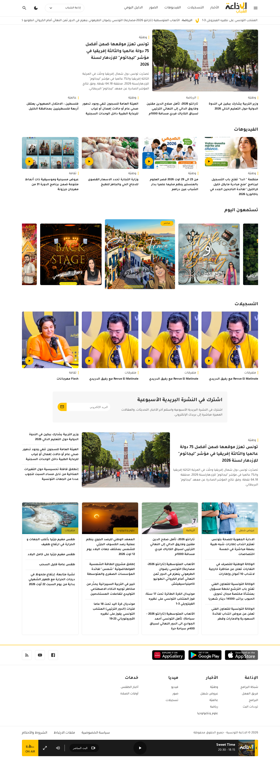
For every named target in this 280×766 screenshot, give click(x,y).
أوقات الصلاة (129, 694)
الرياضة (191, 98)
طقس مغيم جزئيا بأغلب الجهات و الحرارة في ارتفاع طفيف (51, 542)
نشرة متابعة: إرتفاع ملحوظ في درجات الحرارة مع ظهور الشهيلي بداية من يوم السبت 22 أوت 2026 (51, 579)
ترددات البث (250, 707)
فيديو (174, 687)
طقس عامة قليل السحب (57, 564)
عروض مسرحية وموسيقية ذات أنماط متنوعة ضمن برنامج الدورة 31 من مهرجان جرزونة (52, 184)
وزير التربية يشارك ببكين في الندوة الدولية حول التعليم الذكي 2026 (233, 107)
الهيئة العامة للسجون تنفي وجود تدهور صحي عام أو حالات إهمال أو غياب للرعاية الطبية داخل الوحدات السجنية (110, 109)
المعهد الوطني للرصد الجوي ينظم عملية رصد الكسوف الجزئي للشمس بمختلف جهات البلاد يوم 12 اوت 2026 (110, 547)
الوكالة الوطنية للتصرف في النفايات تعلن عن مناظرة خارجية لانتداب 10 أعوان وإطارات (232, 569)
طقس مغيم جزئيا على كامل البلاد (51, 554)
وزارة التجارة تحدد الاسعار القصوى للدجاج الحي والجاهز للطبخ (113, 182)
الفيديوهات (172, 8)
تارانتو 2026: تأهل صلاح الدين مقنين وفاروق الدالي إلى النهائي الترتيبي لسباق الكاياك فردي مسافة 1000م (172, 109)
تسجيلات (172, 700)
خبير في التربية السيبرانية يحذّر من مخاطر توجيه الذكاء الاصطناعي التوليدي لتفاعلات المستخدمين (111, 589)
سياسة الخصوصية (96, 733)
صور (175, 694)
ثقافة (72, 173)
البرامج (253, 700)
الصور (153, 8)
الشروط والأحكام (34, 733)
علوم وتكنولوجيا (125, 530)
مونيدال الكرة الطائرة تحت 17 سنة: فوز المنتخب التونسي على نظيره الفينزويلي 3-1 (170, 599)
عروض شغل (247, 530)
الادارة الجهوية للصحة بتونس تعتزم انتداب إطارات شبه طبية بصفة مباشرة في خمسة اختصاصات (232, 547)
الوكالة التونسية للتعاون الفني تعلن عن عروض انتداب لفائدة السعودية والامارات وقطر (233, 614)
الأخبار (214, 8)
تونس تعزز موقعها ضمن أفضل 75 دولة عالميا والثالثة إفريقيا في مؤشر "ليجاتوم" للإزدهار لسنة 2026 (117, 54)
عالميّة (72, 98)
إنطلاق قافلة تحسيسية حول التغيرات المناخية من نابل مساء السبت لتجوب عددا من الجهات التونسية (51, 474)
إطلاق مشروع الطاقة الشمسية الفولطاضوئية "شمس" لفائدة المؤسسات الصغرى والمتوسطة (111, 569)
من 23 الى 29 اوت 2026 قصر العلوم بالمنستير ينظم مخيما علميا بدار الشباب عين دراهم (174, 184)
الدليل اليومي (133, 8)
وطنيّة (143, 37)
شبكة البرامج (249, 687)
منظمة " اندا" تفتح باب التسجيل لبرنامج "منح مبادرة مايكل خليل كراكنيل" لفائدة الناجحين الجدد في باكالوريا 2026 (234, 187)
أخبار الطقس (129, 687)
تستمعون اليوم (241, 210)
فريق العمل (250, 694)
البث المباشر (80, 748)
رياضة (214, 707)
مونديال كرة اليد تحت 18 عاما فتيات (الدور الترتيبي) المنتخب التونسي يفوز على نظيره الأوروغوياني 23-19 (114, 612)
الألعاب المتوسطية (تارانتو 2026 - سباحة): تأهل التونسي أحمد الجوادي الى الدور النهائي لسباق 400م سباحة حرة (170, 622)
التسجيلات (195, 8)
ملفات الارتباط (64, 733)
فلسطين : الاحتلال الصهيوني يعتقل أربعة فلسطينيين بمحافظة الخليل (52, 107)
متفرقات (250, 373)
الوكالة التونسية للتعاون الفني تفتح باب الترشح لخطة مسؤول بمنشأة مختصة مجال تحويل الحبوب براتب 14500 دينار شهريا (231, 592)
